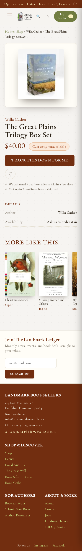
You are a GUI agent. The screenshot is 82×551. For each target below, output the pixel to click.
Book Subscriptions (18, 477)
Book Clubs (13, 483)
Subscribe (19, 374)
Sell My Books (55, 527)
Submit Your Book (17, 509)
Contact (50, 509)
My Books (65, 16)
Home (9, 31)
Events (9, 459)
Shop (19, 31)
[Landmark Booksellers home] (24, 16)
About (49, 503)
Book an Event (15, 503)
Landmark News (56, 521)
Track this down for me (39, 160)
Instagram (41, 545)
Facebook (58, 545)
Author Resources (18, 515)
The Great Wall (15, 471)
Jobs (48, 515)
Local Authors (15, 465)
